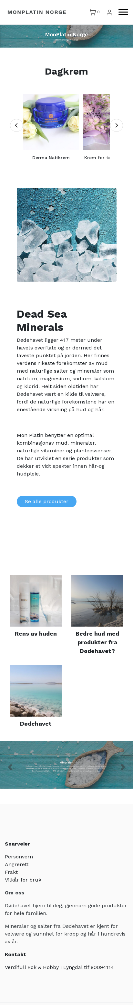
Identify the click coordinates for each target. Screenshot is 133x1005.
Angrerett (16, 864)
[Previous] (16, 125)
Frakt (11, 872)
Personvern (19, 857)
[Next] (116, 125)
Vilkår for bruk (23, 880)
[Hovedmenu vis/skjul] (120, 12)
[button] (10, 767)
